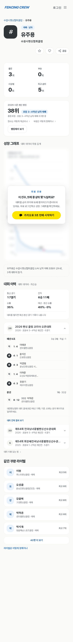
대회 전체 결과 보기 (15, 420)
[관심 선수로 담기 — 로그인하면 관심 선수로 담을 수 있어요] (39, 50)
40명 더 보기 (36, 540)
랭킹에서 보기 (17, 129)
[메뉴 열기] (65, 7)
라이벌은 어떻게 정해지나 (16, 548)
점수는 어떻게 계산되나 (18, 121)
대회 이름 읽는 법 (11, 452)
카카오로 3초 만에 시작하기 (39, 215)
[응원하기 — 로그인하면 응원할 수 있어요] (49, 50)
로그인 (57, 7)
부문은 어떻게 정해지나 (43, 121)
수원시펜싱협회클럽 (13, 20)
